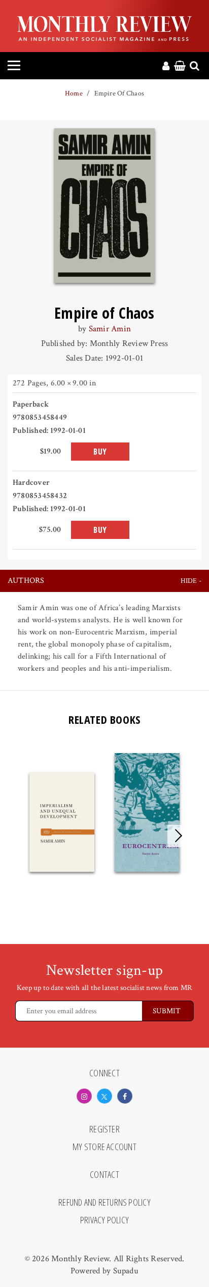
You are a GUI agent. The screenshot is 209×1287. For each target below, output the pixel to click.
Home (74, 93)
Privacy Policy (104, 1220)
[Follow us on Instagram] (84, 1096)
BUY (100, 451)
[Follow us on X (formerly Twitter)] (104, 1096)
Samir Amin (110, 328)
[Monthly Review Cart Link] (180, 66)
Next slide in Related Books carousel (178, 836)
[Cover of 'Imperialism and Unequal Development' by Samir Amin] (61, 822)
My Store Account (104, 1147)
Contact (104, 1174)
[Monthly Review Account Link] (165, 66)
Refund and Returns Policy (104, 1202)
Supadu (125, 1270)
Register (104, 1129)
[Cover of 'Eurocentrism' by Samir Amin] (147, 812)
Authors (26, 580)
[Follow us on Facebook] (124, 1096)
